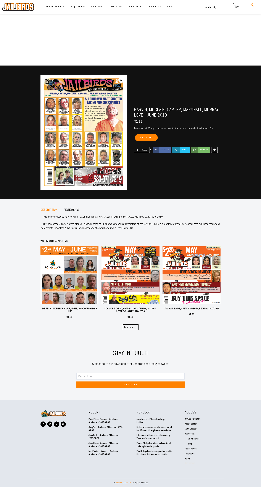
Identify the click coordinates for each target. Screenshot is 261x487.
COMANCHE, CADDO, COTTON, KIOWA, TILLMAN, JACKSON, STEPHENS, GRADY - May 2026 (130, 310)
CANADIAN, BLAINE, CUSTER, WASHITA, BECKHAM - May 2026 (191, 308)
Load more (129, 327)
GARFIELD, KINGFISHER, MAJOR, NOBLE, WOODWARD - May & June (69, 310)
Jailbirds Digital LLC (123, 482)
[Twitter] (56, 424)
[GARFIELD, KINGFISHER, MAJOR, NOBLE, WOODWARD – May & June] (69, 275)
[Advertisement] (130, 43)
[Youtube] (63, 424)
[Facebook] (43, 424)
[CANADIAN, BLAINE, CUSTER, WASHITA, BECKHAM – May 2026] (192, 275)
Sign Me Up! (130, 384)
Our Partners (190, 462)
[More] (214, 150)
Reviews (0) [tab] (71, 209)
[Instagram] (50, 424)
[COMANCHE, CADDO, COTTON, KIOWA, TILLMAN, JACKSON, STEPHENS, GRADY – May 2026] (131, 275)
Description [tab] (49, 209)
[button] (210, 7)
